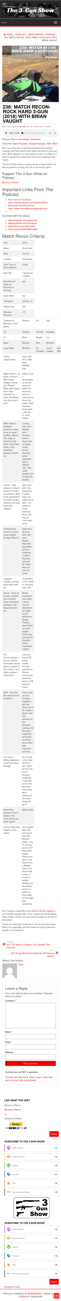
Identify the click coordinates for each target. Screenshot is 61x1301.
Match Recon (39, 126)
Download (35, 139)
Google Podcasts (37, 143)
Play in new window (20, 139)
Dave (16, 126)
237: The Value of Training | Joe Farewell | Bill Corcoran (28, 944)
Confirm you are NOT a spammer (21, 1071)
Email (8, 1042)
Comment (10, 1000)
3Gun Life (29, 126)
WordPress (34, 1293)
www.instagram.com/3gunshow (22, 220)
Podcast (48, 126)
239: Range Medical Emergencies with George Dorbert (32, 953)
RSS (49, 143)
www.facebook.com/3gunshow (22, 223)
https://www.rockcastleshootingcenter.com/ (28, 208)
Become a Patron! (10, 182)
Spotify (50, 910)
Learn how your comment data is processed (28, 1079)
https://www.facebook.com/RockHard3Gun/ (28, 202)
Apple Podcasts (20, 143)
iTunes (42, 910)
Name (8, 1031)
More (55, 143)
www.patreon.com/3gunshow (21, 226)
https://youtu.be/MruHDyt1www (22, 229)
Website (9, 1052)
